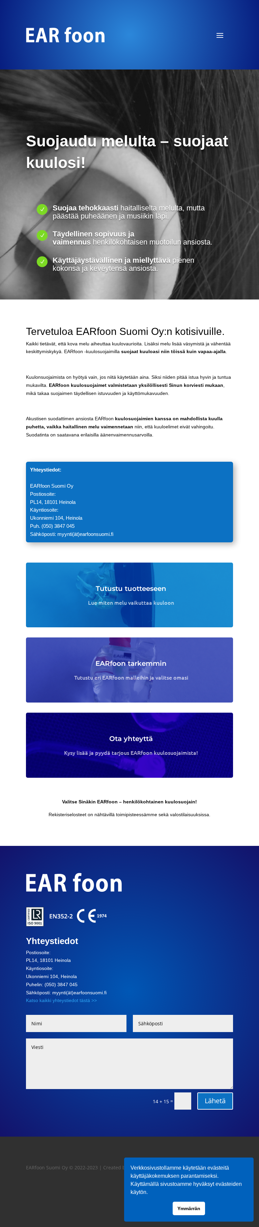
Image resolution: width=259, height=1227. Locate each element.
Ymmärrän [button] (188, 1208)
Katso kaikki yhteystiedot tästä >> (61, 1000)
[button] (150, 1193)
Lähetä (215, 1100)
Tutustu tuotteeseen (131, 588)
